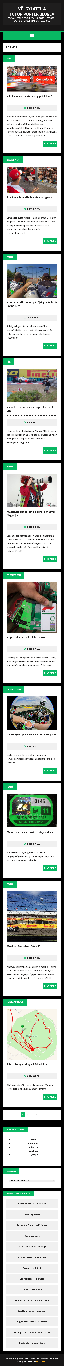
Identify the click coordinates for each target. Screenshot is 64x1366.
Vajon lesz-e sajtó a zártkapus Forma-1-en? (30, 408)
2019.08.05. (33, 527)
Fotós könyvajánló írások (32, 1343)
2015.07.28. (33, 746)
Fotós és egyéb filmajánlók (32, 1203)
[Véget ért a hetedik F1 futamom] (32, 630)
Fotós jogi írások (32, 1214)
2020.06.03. (33, 422)
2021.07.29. (33, 107)
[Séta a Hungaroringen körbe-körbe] (32, 1057)
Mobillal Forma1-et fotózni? (23, 946)
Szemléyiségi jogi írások (32, 1278)
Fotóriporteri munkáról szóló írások (32, 1332)
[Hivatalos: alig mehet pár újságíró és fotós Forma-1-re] (32, 295)
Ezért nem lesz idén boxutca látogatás (29, 197)
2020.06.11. (33, 317)
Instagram (33, 1147)
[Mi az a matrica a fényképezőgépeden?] (32, 825)
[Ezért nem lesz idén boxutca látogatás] (32, 190)
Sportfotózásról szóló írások (32, 1310)
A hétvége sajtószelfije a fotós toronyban (31, 735)
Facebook (33, 1143)
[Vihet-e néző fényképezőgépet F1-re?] (32, 89)
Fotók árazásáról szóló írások (32, 1225)
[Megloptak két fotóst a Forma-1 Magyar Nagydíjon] (32, 505)
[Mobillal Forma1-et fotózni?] (32, 939)
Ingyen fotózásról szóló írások (32, 1321)
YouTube (33, 1151)
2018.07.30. (33, 648)
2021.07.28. (33, 209)
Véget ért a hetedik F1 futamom (26, 637)
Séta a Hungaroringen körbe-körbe (27, 1064)
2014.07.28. (33, 1076)
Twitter (33, 1154)
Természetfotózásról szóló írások (32, 1300)
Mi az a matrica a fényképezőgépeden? (30, 832)
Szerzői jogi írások (32, 1268)
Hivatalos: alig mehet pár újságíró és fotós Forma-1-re (32, 304)
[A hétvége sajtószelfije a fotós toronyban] (32, 727)
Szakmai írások (32, 1235)
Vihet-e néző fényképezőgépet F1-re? (29, 96)
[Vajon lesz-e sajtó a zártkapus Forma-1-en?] (32, 400)
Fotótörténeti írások (32, 1289)
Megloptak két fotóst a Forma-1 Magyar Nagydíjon (31, 513)
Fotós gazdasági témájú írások (32, 1257)
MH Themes (41, 1361)
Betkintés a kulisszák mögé (32, 1246)
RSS (33, 1139)
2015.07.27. (33, 958)
